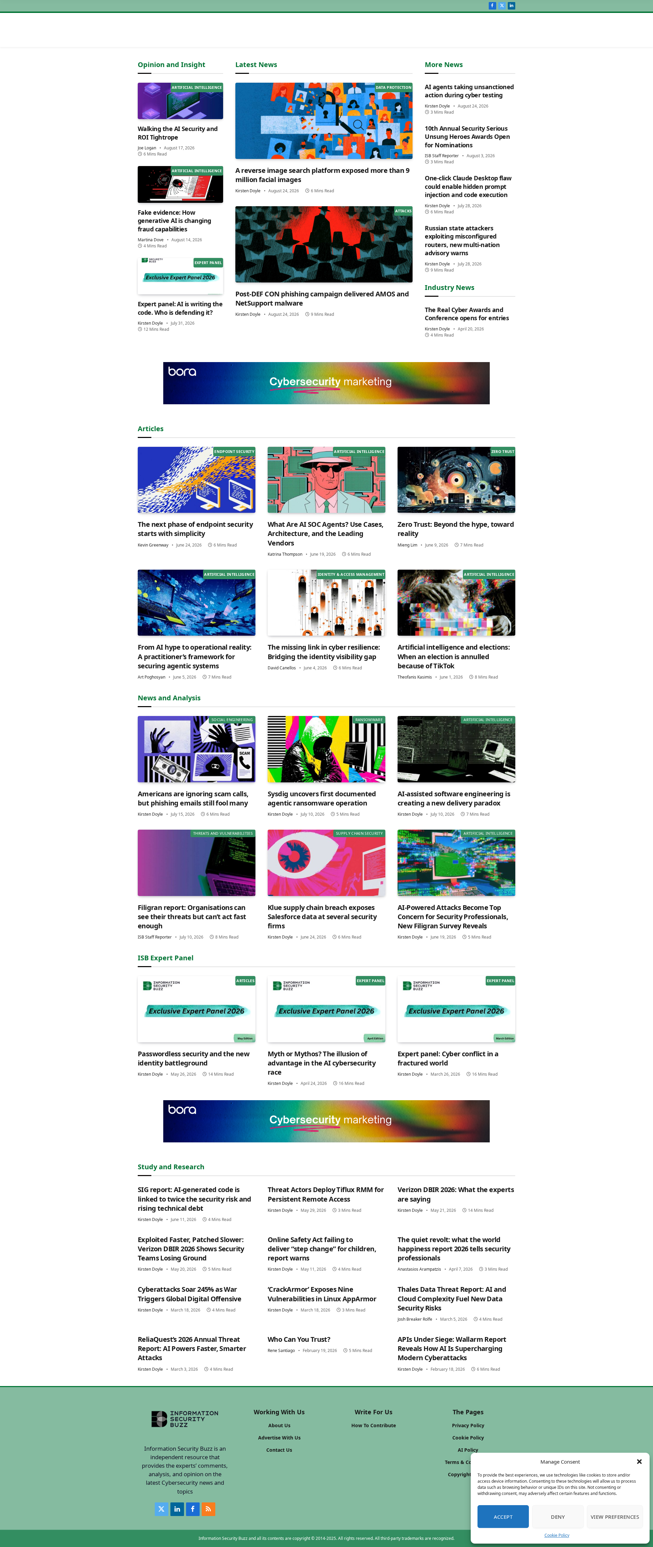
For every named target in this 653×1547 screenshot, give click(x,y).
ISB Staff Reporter (442, 156)
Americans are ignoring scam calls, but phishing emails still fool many (193, 798)
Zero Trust (502, 451)
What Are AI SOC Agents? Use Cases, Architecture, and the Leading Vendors (326, 533)
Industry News (449, 287)
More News (444, 64)
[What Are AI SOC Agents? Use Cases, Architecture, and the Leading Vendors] (326, 480)
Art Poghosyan (151, 677)
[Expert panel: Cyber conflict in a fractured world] (456, 1009)
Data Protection (394, 87)
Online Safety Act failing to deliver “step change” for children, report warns (322, 1249)
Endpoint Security (234, 451)
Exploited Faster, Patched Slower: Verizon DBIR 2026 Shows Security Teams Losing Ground (191, 1249)
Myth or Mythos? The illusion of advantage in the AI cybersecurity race (321, 1063)
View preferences (615, 1516)
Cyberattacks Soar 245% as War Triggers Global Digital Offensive (189, 1294)
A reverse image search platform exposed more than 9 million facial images (322, 175)
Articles (151, 428)
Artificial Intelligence (197, 87)
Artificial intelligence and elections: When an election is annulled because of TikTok (454, 656)
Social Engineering (232, 719)
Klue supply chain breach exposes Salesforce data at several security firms (322, 916)
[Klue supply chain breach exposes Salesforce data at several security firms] (326, 863)
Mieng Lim (407, 545)
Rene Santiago (281, 1350)
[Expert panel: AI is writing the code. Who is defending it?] (180, 276)
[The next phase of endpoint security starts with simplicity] (196, 480)
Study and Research (171, 1166)
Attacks (403, 210)
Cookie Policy (557, 1535)
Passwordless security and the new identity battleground (193, 1058)
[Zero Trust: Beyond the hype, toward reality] (456, 480)
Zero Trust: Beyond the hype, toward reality (456, 529)
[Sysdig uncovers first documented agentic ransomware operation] (326, 749)
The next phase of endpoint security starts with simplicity (195, 529)
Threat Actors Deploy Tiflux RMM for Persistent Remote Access (326, 1194)
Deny (558, 1516)
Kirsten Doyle (150, 323)
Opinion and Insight (171, 64)
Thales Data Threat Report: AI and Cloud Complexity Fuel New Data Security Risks (452, 1298)
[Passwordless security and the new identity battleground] (196, 1009)
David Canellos (282, 668)
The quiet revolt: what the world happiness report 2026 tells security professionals (454, 1249)
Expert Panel (208, 262)
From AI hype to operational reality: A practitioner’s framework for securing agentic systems (194, 656)
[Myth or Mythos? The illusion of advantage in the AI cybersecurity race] (326, 1009)
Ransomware (369, 719)
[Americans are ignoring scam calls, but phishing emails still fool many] (196, 749)
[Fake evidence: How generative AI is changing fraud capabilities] (180, 184)
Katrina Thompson (285, 554)
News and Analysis (169, 697)
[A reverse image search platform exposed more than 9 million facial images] (324, 121)
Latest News (256, 64)
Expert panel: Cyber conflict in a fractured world (448, 1058)
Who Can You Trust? (299, 1339)
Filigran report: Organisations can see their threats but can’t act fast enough (192, 916)
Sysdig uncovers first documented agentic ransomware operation (322, 798)
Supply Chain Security (359, 833)
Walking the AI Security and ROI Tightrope (177, 133)
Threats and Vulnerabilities (223, 833)
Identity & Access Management (351, 574)
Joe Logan (147, 148)
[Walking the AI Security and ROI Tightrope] (180, 101)
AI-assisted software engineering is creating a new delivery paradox (454, 798)
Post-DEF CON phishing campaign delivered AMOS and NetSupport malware (322, 298)
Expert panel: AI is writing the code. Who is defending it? (180, 308)
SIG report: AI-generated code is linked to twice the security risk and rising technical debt (194, 1198)
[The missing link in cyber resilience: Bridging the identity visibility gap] (326, 603)
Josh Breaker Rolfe (415, 1319)
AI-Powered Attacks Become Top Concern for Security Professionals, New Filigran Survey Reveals (453, 916)
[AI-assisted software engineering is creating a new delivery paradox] (456, 749)
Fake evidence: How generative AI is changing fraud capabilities (174, 220)
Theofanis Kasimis (415, 677)
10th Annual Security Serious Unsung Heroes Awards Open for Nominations (467, 136)
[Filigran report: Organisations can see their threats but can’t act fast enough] (196, 863)
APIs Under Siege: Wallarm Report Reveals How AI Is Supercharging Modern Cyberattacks (452, 1348)
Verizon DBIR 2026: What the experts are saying (456, 1194)
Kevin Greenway (153, 545)
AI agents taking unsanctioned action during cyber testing (469, 91)
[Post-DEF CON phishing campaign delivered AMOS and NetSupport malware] (324, 244)
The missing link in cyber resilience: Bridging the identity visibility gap (324, 651)
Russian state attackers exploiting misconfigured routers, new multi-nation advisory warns (462, 240)
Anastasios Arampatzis (419, 1269)
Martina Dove (151, 240)
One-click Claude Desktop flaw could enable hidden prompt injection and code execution (468, 186)
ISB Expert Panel (166, 957)
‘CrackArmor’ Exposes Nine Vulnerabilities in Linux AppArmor (322, 1294)
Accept (503, 1516)
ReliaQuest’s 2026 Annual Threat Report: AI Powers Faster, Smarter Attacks (192, 1348)
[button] (639, 1461)
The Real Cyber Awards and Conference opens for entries (467, 314)
